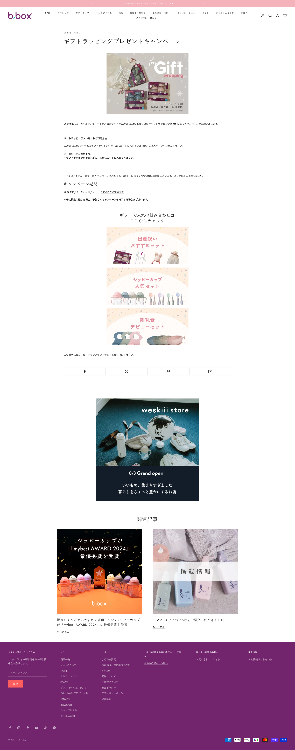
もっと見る (63, 632)
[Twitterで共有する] (126, 371)
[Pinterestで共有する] (168, 371)
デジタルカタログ (225, 13)
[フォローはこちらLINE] (54, 728)
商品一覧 (65, 659)
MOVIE (64, 670)
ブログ (244, 13)
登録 (15, 683)
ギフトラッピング (100, 145)
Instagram (66, 704)
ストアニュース (68, 676)
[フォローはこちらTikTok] (45, 728)
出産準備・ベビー (162, 13)
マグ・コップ (82, 13)
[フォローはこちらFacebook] (10, 728)
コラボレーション (186, 13)
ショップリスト (68, 710)
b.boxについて (68, 665)
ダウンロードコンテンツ (73, 687)
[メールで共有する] (210, 371)
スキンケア (63, 13)
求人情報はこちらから (260, 659)
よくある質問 (67, 716)
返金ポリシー (109, 687)
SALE (48, 13)
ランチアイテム (104, 13)
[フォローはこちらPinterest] (27, 728)
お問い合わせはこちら (208, 659)
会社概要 (106, 698)
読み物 (64, 682)
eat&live (65, 698)
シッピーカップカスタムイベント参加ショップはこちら (147, 3)
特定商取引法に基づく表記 (116, 665)
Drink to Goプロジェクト (74, 693)
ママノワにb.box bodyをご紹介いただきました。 (190, 620)
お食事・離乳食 (138, 13)
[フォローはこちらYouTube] (36, 728)
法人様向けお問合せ (146, 18)
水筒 (121, 13)
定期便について (110, 682)
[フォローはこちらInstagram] (18, 728)
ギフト (205, 13)
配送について (109, 676)
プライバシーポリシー (113, 693)
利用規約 (106, 670)
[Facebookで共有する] (85, 371)
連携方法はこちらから (156, 662)
